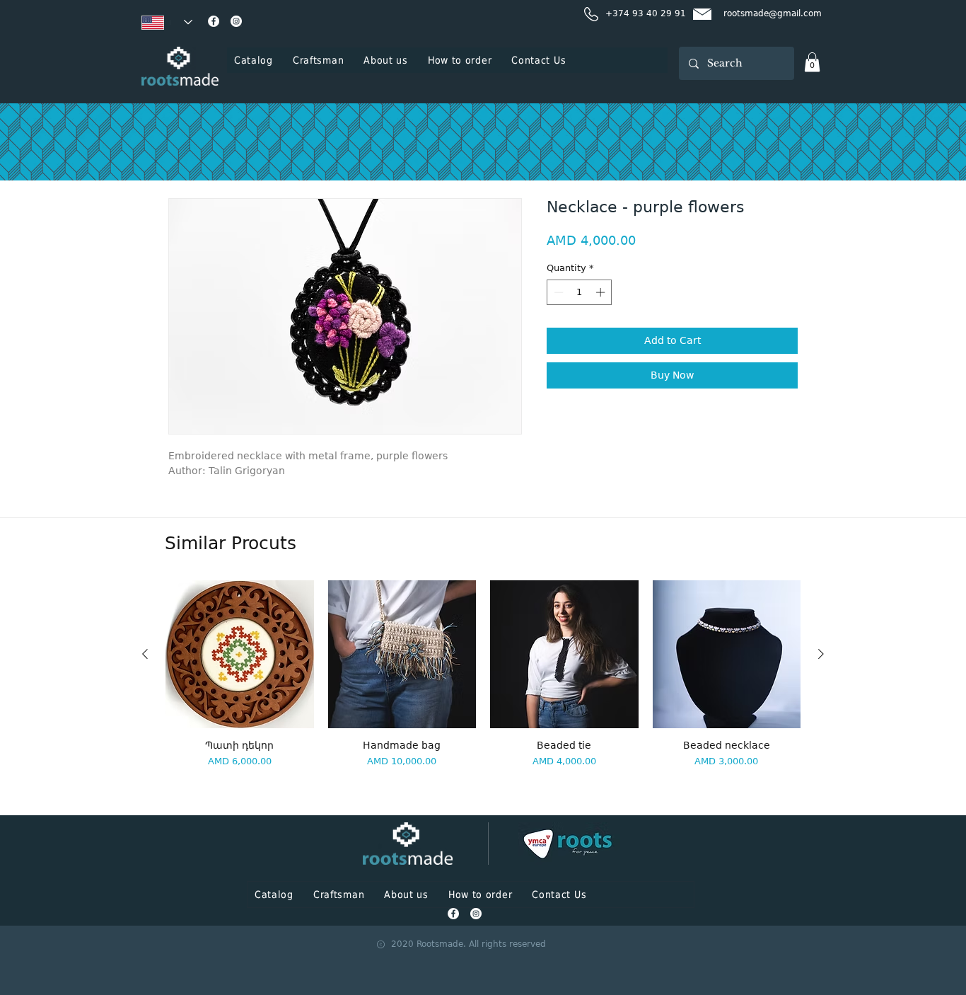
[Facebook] (213, 21)
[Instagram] (236, 21)
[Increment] (601, 292)
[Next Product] (821, 653)
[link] (812, 61)
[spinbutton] (579, 292)
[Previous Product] (144, 653)
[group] (483, 692)
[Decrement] (557, 292)
